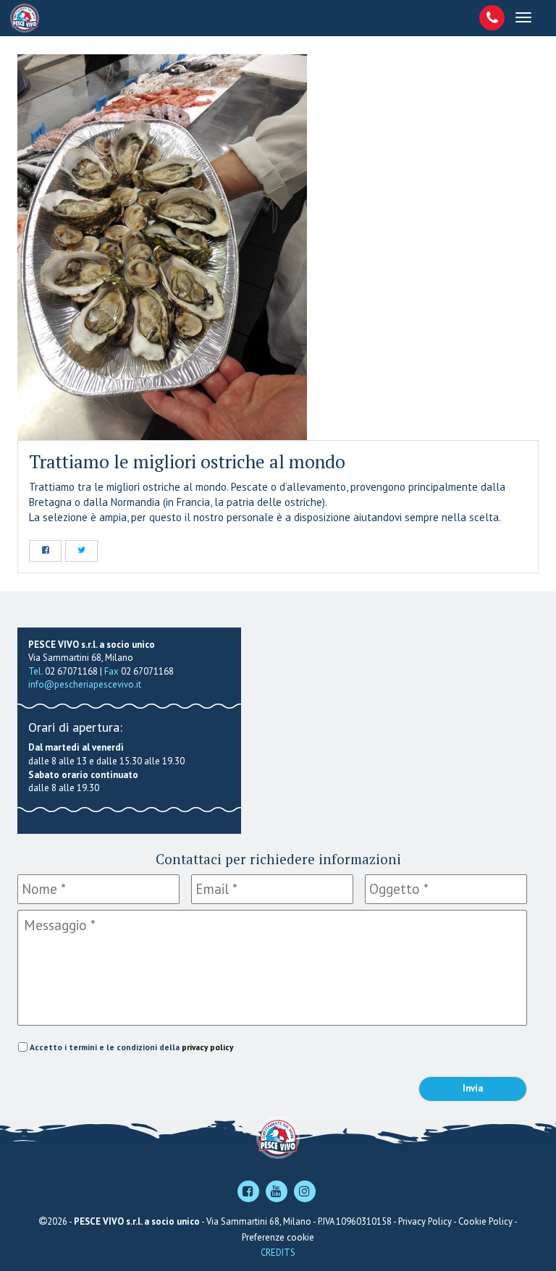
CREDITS (278, 1252)
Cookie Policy (485, 1221)
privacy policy (207, 1047)
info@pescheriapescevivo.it (84, 684)
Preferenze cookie (278, 1237)
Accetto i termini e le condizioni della (131, 1047)
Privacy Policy (425, 1221)
